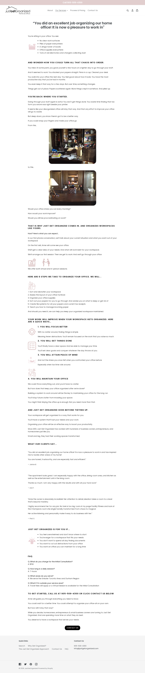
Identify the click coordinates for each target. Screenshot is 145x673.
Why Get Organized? (37, 646)
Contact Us (72, 628)
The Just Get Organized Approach (34, 649)
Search (22, 646)
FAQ (66, 649)
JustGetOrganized (31, 668)
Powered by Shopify (45, 668)
